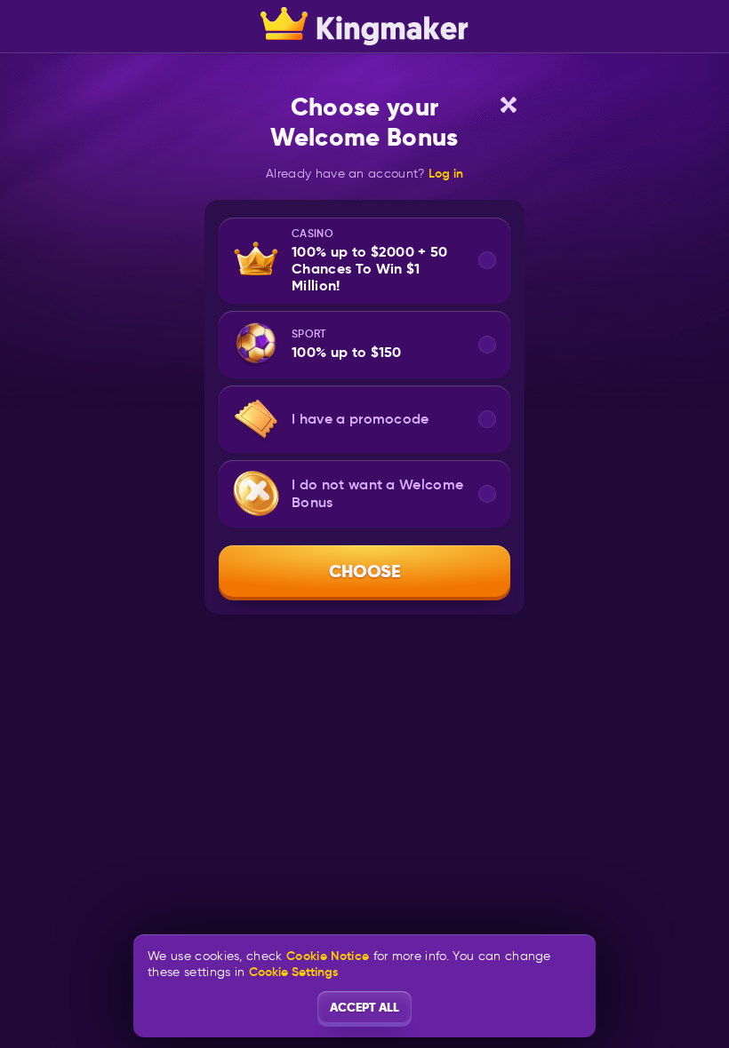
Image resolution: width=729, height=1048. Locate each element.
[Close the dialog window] (509, 105)
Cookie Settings (293, 972)
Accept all (364, 1007)
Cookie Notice (327, 956)
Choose (365, 571)
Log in (446, 173)
